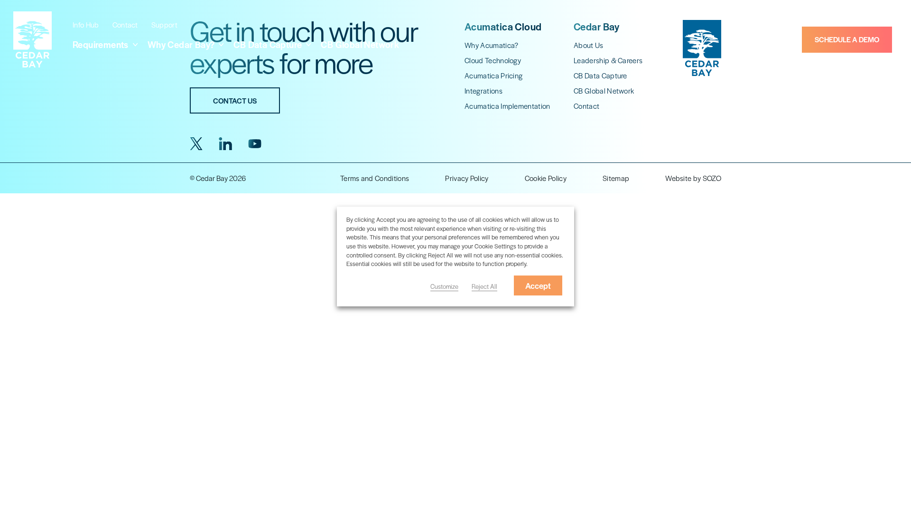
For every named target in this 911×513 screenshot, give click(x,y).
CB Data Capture (600, 75)
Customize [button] (444, 286)
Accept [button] (538, 285)
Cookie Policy (546, 178)
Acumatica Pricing (493, 75)
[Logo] (32, 39)
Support (164, 24)
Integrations (483, 90)
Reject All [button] (484, 286)
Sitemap (616, 178)
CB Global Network (360, 44)
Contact (125, 24)
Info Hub (86, 24)
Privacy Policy (466, 178)
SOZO (712, 178)
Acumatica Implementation (507, 106)
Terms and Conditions (374, 178)
